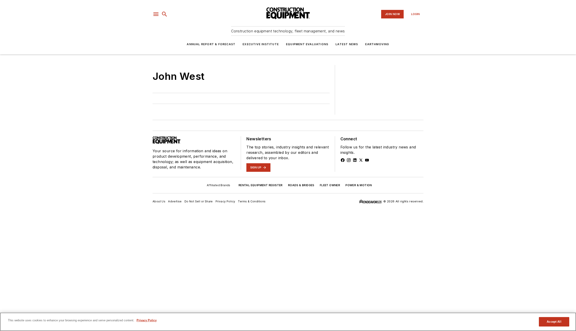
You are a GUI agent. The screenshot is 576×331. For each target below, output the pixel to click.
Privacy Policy (225, 201)
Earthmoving (377, 44)
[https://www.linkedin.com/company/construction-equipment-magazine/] (355, 160)
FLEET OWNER (330, 185)
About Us (159, 201)
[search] (164, 14)
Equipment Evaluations (307, 44)
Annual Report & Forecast (211, 44)
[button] (156, 14)
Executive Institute (261, 44)
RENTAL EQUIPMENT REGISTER (260, 185)
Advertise (175, 201)
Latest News (346, 44)
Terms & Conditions (252, 201)
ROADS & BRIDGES (301, 185)
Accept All (554, 321)
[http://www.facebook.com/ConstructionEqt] (342, 160)
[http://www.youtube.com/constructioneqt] (367, 160)
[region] (288, 322)
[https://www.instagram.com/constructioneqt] (348, 160)
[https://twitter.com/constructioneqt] (361, 160)
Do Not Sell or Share (198, 201)
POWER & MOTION (358, 185)
